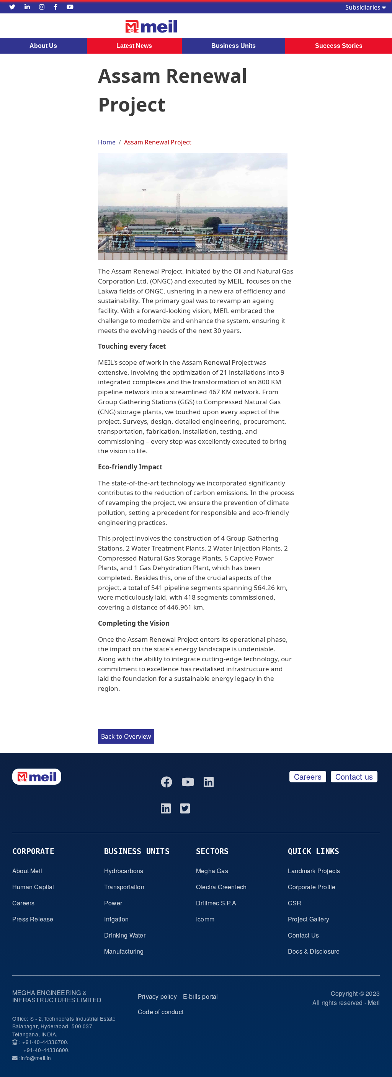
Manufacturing (124, 951)
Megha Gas (212, 870)
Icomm (205, 919)
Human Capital (33, 886)
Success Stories (339, 46)
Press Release (33, 919)
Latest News (134, 46)
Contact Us (303, 935)
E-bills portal (200, 996)
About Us (43, 46)
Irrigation (116, 919)
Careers (308, 776)
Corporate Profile (311, 886)
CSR (295, 902)
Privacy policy (157, 996)
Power (113, 902)
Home (107, 142)
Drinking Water (124, 935)
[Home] (118, 26)
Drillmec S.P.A (216, 902)
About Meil (27, 870)
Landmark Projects (314, 870)
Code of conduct (160, 1011)
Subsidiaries (363, 7)
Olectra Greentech (221, 886)
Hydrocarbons (123, 870)
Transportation (124, 886)
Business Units (233, 46)
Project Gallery (308, 919)
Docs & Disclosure (314, 951)
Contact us (354, 776)
